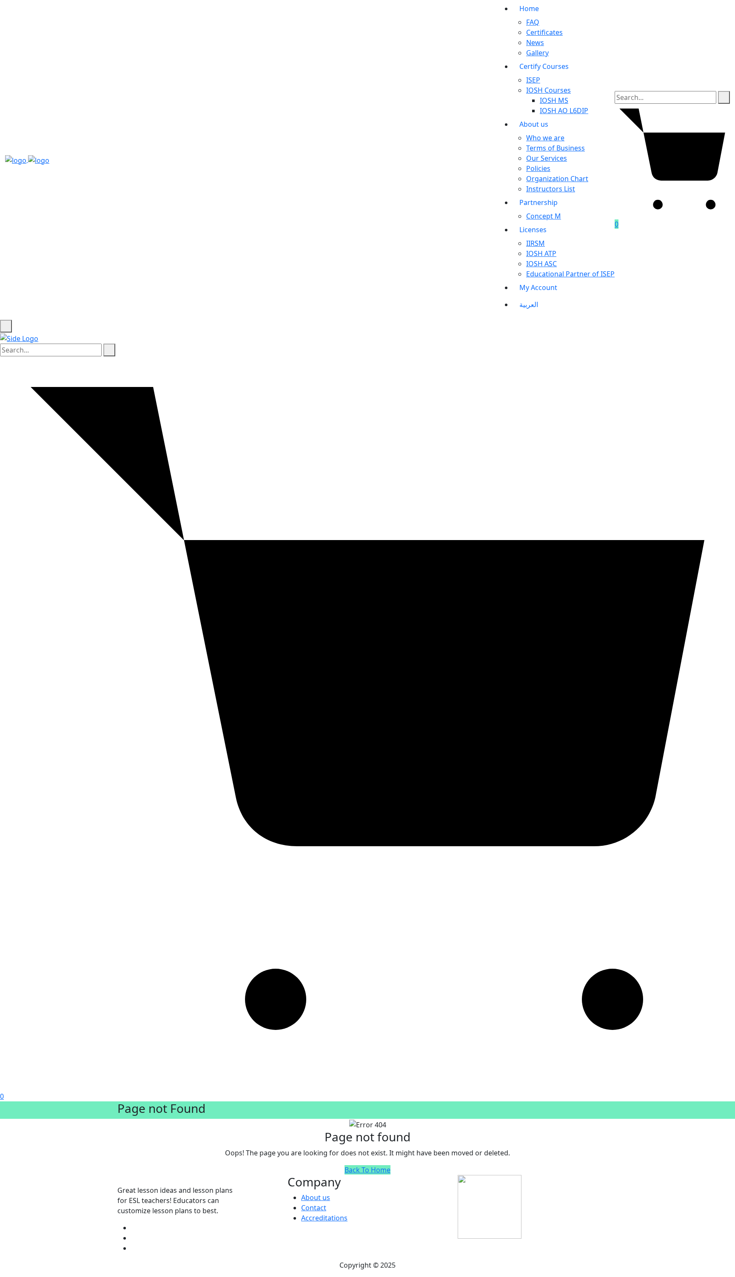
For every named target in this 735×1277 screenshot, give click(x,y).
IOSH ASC (541, 263)
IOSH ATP (541, 253)
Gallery (537, 52)
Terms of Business (555, 148)
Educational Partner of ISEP (570, 274)
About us (533, 124)
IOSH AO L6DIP (564, 110)
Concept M (543, 216)
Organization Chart (557, 178)
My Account (538, 287)
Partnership (538, 202)
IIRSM (535, 243)
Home (529, 8)
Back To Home (367, 1170)
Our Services (546, 158)
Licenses (533, 229)
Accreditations (324, 1218)
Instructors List (550, 188)
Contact (313, 1207)
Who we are (545, 137)
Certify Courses (544, 66)
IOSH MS (554, 100)
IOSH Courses (548, 90)
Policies (538, 168)
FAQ (532, 22)
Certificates (544, 32)
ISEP (533, 80)
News (535, 42)
